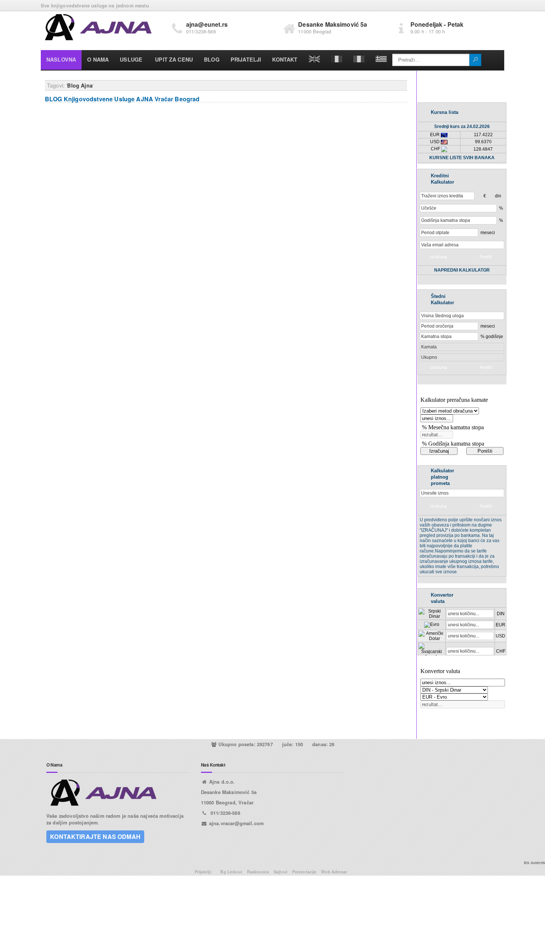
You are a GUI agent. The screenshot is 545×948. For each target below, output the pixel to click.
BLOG (211, 59)
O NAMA (98, 59)
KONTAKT (284, 59)
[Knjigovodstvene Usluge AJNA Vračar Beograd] (98, 28)
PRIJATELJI (246, 59)
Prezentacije (304, 872)
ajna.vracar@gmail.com (236, 823)
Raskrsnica (258, 872)
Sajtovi (280, 872)
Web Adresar (334, 872)
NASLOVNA (61, 59)
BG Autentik (534, 862)
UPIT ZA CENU (174, 59)
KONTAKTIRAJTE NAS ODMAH (95, 836)
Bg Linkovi (231, 872)
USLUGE (131, 59)
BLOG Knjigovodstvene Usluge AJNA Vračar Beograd (122, 99)
